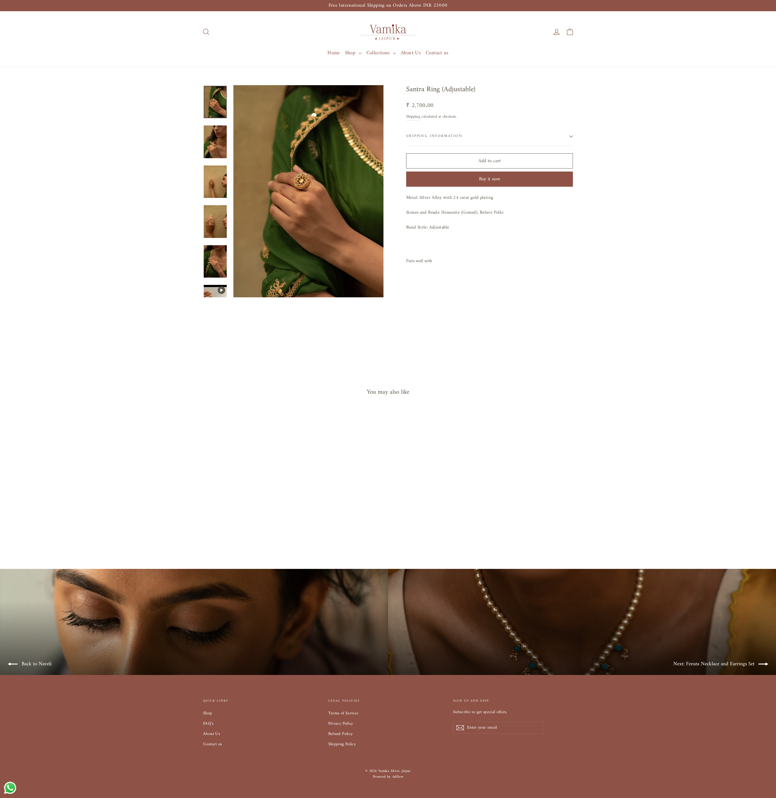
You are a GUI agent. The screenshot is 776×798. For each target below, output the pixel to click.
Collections (379, 53)
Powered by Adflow (388, 777)
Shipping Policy (342, 744)
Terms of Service (343, 713)
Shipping (413, 116)
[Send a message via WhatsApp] (10, 788)
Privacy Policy (340, 723)
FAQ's (208, 723)
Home (333, 53)
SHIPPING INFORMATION (434, 136)
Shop (351, 53)
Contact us (437, 53)
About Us (411, 53)
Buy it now (489, 179)
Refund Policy (340, 734)
